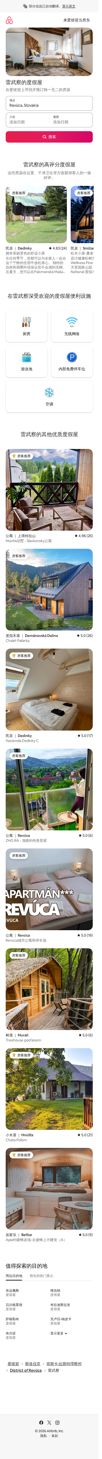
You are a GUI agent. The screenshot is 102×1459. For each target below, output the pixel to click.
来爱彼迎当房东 (76, 20)
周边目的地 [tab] (14, 1276)
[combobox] (49, 105)
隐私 (43, 1436)
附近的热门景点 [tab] (41, 1276)
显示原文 (68, 6)
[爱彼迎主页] (9, 20)
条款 (54, 1436)
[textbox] (27, 122)
